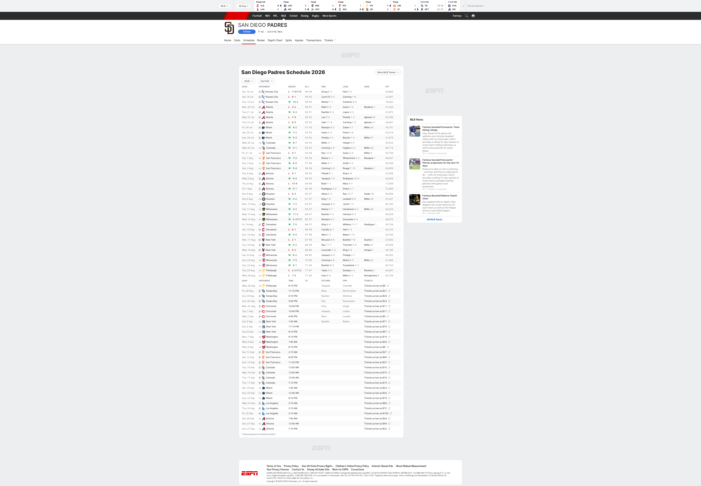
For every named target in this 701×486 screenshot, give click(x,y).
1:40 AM (292, 321)
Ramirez (368, 270)
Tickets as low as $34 (375, 418)
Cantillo (325, 229)
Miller (367, 127)
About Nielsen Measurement (411, 466)
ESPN (236, 16)
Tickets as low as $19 (375, 398)
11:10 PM (293, 290)
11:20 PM (293, 362)
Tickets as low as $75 (375, 326)
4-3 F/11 (297, 219)
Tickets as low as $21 (375, 290)
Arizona (270, 173)
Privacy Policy (291, 466)
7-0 (295, 158)
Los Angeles (272, 403)
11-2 (295, 214)
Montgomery (370, 275)
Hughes (347, 147)
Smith (346, 163)
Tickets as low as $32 (375, 428)
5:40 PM (292, 301)
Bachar (346, 137)
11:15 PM (293, 326)
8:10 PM (292, 285)
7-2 (295, 132)
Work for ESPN (340, 469)
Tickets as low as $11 (375, 306)
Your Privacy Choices (278, 469)
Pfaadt (324, 173)
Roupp (346, 168)
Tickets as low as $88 (375, 403)
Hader (367, 193)
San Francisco (273, 153)
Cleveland (271, 224)
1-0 (294, 275)
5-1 (294, 173)
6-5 (294, 122)
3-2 (294, 107)
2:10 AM (292, 403)
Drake (346, 188)
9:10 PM (292, 336)
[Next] (463, 6)
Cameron (347, 101)
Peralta (346, 117)
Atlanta (269, 107)
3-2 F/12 (296, 270)
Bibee (346, 234)
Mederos (368, 107)
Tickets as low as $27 (375, 352)
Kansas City (272, 91)
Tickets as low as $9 (374, 316)
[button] (466, 15)
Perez (346, 132)
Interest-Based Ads (382, 466)
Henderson (348, 209)
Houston (270, 193)
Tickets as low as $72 (375, 408)
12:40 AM (293, 367)
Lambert (347, 199)
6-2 (295, 255)
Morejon (325, 127)
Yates (324, 270)
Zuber (346, 127)
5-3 (295, 137)
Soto (323, 275)
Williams (347, 224)
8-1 (295, 265)
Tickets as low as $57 (375, 331)
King (345, 173)
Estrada (346, 270)
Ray (323, 153)
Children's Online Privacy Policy (352, 466)
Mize (345, 183)
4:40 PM (292, 316)
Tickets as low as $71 (375, 321)
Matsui (324, 101)
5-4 (295, 168)
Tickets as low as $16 (375, 377)
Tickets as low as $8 (374, 285)
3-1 (295, 147)
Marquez (368, 158)
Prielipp (346, 255)
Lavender (326, 250)
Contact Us (298, 469)
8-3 (295, 112)
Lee (323, 117)
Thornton (347, 244)
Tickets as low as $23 (375, 301)
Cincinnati (271, 306)
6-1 (294, 96)
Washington (272, 336)
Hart (345, 91)
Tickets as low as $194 (376, 413)
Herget (346, 142)
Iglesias (368, 117)
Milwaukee (271, 209)
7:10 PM (292, 382)
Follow (247, 31)
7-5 (295, 224)
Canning (347, 96)
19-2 (295, 101)
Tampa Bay (271, 290)
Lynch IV (325, 96)
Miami (269, 127)
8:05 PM (292, 357)
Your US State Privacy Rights (317, 466)
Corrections (357, 469)
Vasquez (325, 178)
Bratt (323, 183)
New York (271, 239)
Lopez (346, 112)
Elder (324, 107)
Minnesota (271, 255)
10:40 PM (293, 306)
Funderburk (349, 265)
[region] (321, 257)
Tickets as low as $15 (375, 367)
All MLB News (434, 219)
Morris (346, 260)
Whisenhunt (349, 158)
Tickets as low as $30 (375, 341)
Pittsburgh (271, 270)
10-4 (294, 183)
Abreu (324, 193)
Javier (346, 204)
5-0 (295, 234)
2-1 (294, 239)
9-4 (295, 178)
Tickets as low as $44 (375, 357)
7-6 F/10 (296, 91)
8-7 (295, 142)
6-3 (294, 193)
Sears (346, 107)
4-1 (294, 153)
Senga (367, 250)
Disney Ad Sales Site (318, 469)
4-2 (295, 127)
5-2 (295, 244)
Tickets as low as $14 (375, 336)
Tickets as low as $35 (375, 296)
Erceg (324, 91)
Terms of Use (274, 466)
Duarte (367, 239)
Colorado (270, 142)
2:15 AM (292, 352)
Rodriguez (348, 178)
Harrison (347, 214)
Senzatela (348, 219)
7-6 (294, 117)
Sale (323, 122)
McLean (325, 239)
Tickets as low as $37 (375, 362)
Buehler (325, 112)
